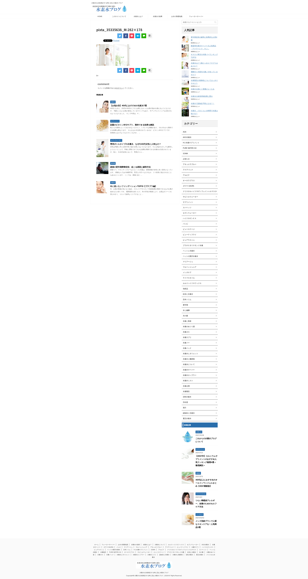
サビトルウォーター (190, 197)
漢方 (184, 408)
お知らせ (186, 159)
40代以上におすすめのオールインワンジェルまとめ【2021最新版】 (206, 483)
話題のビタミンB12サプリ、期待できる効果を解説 (132, 125)
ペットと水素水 (189, 251)
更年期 (185, 305)
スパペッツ (187, 207)
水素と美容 (187, 321)
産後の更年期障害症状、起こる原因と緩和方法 (130, 167)
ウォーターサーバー (196, 16)
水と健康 (186, 310)
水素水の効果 (157, 16)
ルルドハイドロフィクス (192, 283)
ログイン (119, 88)
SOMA (185, 153)
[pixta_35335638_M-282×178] (137, 35)
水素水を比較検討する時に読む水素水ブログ (154, 572)
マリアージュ (188, 262)
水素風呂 (186, 391)
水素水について (189, 364)
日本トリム (187, 299)
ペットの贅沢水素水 (190, 256)
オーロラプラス (189, 180)
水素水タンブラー (189, 375)
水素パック (187, 348)
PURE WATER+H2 (189, 148)
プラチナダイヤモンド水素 (193, 245)
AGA (184, 132)
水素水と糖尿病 (189, 359)
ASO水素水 (187, 137)
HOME (99, 16)
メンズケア (187, 272)
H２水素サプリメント (191, 143)
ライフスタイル (189, 278)
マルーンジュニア (189, 267)
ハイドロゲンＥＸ (189, 218)
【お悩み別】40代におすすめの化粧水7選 (128, 105)
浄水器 (185, 402)
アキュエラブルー (189, 164)
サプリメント (188, 202)
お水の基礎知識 (176, 16)
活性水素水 (187, 397)
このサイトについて (119, 16)
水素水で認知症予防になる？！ (202, 103)
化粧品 (185, 289)
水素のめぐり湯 (189, 326)
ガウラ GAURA (188, 186)
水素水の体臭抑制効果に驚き (202, 96)
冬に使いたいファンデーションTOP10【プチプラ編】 (133, 186)
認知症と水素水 (189, 413)
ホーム (96, 544)
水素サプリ (187, 337)
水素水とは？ (138, 16)
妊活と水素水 (188, 294)
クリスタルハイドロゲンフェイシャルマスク (200, 191)
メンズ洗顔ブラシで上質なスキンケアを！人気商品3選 (206, 524)
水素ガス (186, 332)
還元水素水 (187, 418)
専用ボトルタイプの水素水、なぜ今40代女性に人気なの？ (135, 144)
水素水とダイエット (190, 353)
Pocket (116, 40)
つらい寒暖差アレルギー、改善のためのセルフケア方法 (206, 503)
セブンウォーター (189, 213)
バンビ (185, 224)
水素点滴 (186, 386)
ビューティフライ (189, 234)
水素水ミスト (188, 381)
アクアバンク (188, 170)
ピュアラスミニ (189, 240)
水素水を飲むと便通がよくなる (202, 89)
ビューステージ (189, 229)
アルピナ (186, 175)
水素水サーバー (189, 370)
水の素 (185, 316)
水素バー (186, 343)
